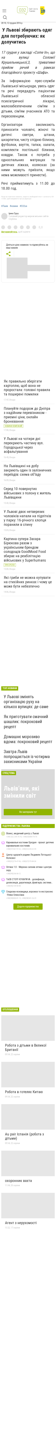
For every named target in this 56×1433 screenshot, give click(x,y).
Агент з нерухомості (21, 1223)
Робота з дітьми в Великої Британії (25, 1047)
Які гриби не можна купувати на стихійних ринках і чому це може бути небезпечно (28, 581)
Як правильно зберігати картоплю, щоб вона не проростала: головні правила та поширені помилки (27, 387)
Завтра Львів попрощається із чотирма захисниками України (27, 756)
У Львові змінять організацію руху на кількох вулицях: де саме (26, 701)
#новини (14, 206)
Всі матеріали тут (28, 811)
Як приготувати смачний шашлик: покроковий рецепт (26, 721)
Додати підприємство (28, 906)
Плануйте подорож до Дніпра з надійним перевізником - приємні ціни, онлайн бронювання (27, 415)
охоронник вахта (18, 1181)
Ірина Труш (14, 213)
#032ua (23, 206)
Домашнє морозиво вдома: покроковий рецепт (28, 739)
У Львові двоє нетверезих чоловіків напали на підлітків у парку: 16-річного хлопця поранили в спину (27, 518)
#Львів (4, 206)
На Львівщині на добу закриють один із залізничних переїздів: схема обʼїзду (27, 470)
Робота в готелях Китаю (24, 1092)
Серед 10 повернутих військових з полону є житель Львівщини (27, 493)
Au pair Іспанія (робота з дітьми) (24, 1136)
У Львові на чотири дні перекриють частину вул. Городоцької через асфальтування (24, 445)
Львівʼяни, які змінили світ (21, 792)
